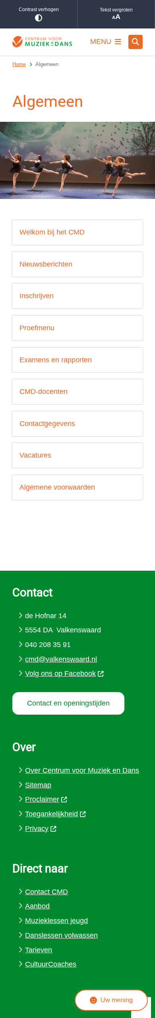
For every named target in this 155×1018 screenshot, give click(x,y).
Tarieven (38, 950)
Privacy (36, 829)
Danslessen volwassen (61, 935)
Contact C (41, 892)
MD (62, 892)
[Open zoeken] (135, 42)
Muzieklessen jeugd (56, 921)
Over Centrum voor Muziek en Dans (82, 770)
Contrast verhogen (39, 9)
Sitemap (38, 785)
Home (19, 64)
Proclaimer (42, 799)
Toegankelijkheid (51, 814)
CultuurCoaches (50, 964)
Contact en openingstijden (68, 703)
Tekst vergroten (116, 10)
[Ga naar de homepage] (42, 41)
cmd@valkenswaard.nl (61, 659)
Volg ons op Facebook (60, 673)
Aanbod (37, 906)
